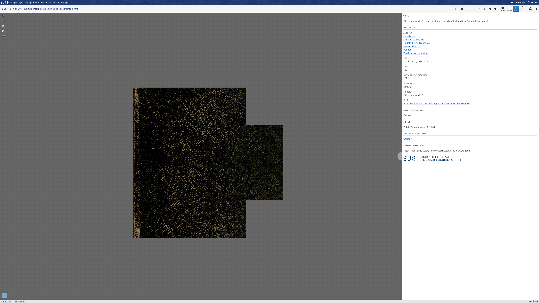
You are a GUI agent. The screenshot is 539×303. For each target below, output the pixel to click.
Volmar (407, 49)
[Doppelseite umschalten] (462, 8)
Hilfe (530, 8)
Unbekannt (409, 36)
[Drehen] (3, 31)
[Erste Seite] (469, 8)
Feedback (533, 301)
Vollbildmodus (535, 8)
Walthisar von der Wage (416, 53)
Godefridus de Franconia (416, 42)
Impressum (6, 301)
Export (522, 10)
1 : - (455, 8)
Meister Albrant (411, 46)
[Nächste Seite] (484, 8)
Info (516, 10)
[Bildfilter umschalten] (3, 36)
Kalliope (407, 138)
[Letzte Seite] (494, 8)
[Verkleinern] (3, 26)
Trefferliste (517, 2)
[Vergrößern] (3, 16)
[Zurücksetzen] (3, 21)
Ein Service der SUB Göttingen (55, 2)
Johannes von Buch (413, 39)
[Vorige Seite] (479, 8)
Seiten (502, 10)
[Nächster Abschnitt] (489, 8)
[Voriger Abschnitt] (474, 8)
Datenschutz (20, 301)
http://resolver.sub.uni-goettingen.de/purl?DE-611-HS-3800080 (436, 103)
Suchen (532, 2)
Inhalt (509, 10)
